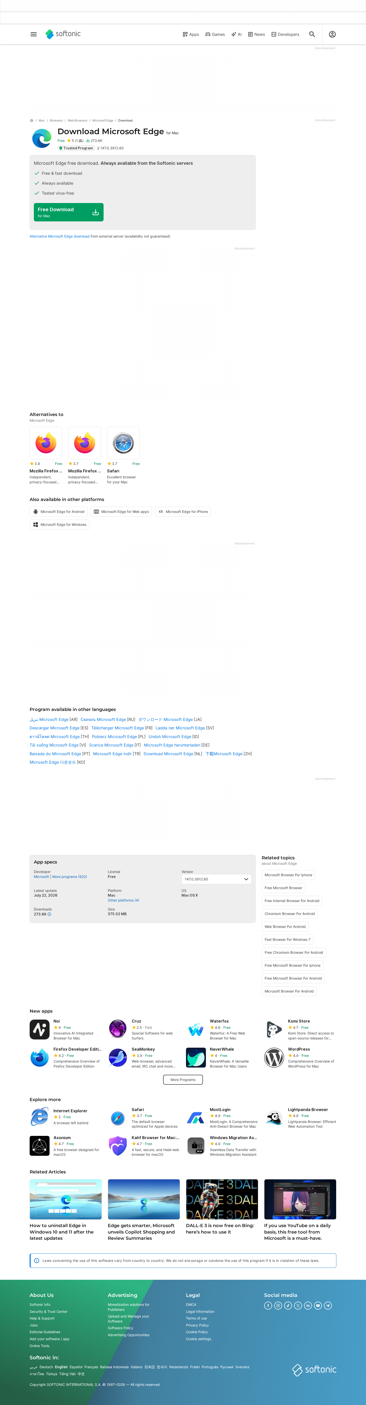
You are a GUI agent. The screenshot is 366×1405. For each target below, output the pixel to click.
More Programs (183, 1079)
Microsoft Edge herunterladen (172, 745)
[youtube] (318, 1306)
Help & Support (42, 1318)
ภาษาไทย (37, 1374)
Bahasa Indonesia (114, 1367)
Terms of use (196, 1318)
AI (240, 34)
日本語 (149, 1367)
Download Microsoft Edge (168, 753)
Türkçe (51, 1374)
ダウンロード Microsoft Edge (165, 719)
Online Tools (39, 1346)
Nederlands (178, 1367)
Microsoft (41, 876)
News (259, 34)
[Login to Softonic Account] (332, 34)
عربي (34, 1367)
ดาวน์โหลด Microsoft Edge (55, 736)
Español (76, 1367)
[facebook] (268, 1306)
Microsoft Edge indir (112, 753)
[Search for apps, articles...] (312, 34)
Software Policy (120, 1328)
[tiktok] (288, 1306)
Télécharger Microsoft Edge (117, 727)
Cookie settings (198, 1339)
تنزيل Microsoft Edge (49, 719)
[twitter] (298, 1306)
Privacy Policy (197, 1325)
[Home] (32, 120)
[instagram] (278, 1306)
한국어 (162, 1367)
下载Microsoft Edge (224, 753)
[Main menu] (34, 34)
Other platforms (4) (123, 900)
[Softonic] (63, 34)
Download (118, 131)
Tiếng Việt (67, 1374)
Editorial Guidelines (45, 1332)
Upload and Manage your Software (128, 1318)
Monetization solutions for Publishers (128, 1307)
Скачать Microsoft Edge (103, 719)
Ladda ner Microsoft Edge (180, 727)
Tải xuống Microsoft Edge (54, 745)
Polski (195, 1367)
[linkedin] (308, 1306)
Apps (194, 34)
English (61, 1367)
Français (91, 1367)
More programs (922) (69, 876)
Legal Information (200, 1311)
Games (218, 34)
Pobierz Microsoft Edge (114, 736)
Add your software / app (49, 1339)
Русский (226, 1367)
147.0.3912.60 (196, 879)
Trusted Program (78, 148)
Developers (288, 34)
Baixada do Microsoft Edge (55, 753)
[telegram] (328, 1306)
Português (210, 1367)
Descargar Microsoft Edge (54, 727)
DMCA (191, 1304)
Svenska (242, 1367)
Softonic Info (40, 1304)
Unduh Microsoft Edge (170, 736)
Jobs (34, 1325)
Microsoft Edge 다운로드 (53, 762)
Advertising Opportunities (128, 1335)
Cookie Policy (197, 1332)
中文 (81, 1374)
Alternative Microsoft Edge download (60, 236)
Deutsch (46, 1367)
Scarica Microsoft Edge (111, 745)
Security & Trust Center (48, 1311)
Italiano (136, 1367)
